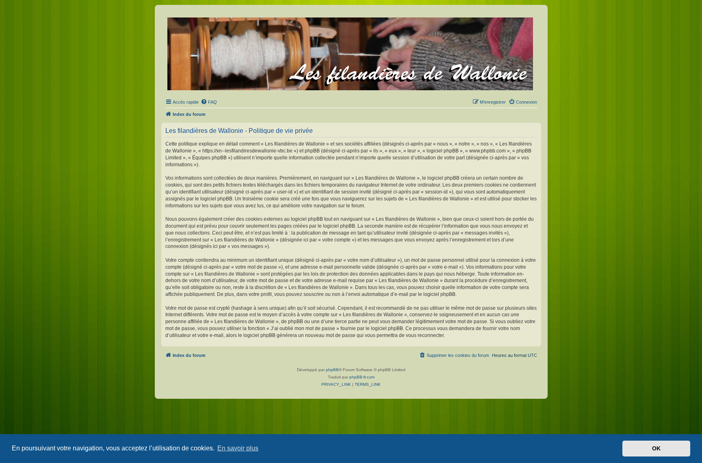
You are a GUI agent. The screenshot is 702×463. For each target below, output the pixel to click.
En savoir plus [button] (237, 448)
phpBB (332, 369)
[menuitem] (209, 102)
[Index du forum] (350, 52)
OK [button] (656, 448)
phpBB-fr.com (362, 377)
